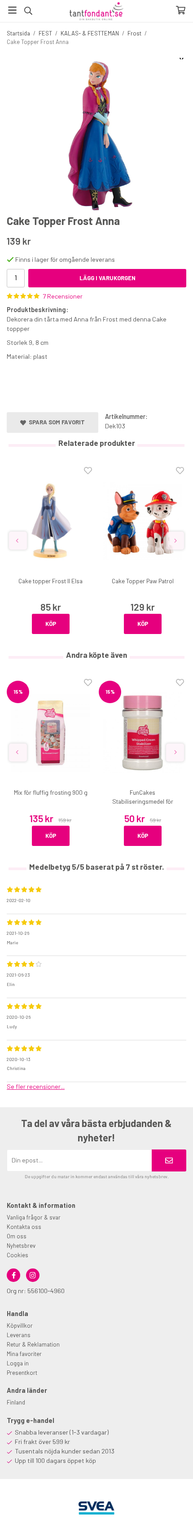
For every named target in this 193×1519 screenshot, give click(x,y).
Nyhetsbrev (21, 1245)
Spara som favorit (55, 422)
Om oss (16, 1236)
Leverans (19, 1334)
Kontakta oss (24, 1226)
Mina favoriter (24, 1353)
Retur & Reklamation (33, 1344)
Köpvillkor (20, 1325)
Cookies (17, 1255)
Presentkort (22, 1372)
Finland (16, 1402)
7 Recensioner (63, 296)
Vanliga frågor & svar (34, 1217)
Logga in (18, 1363)
